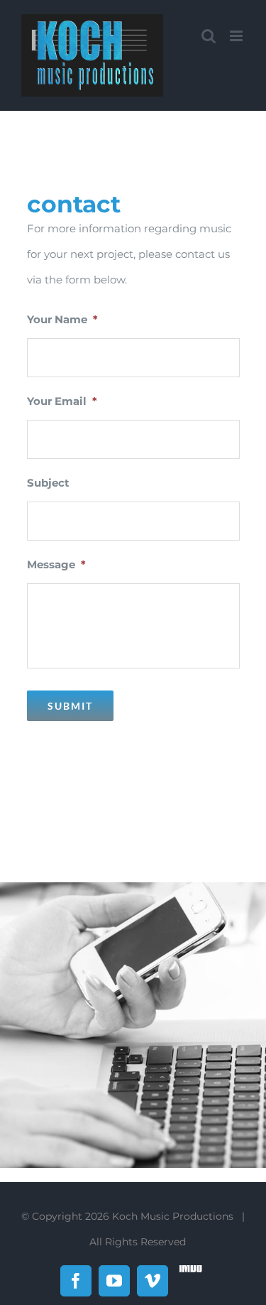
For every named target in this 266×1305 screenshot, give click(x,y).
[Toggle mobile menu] (237, 35)
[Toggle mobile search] (208, 35)
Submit (70, 706)
